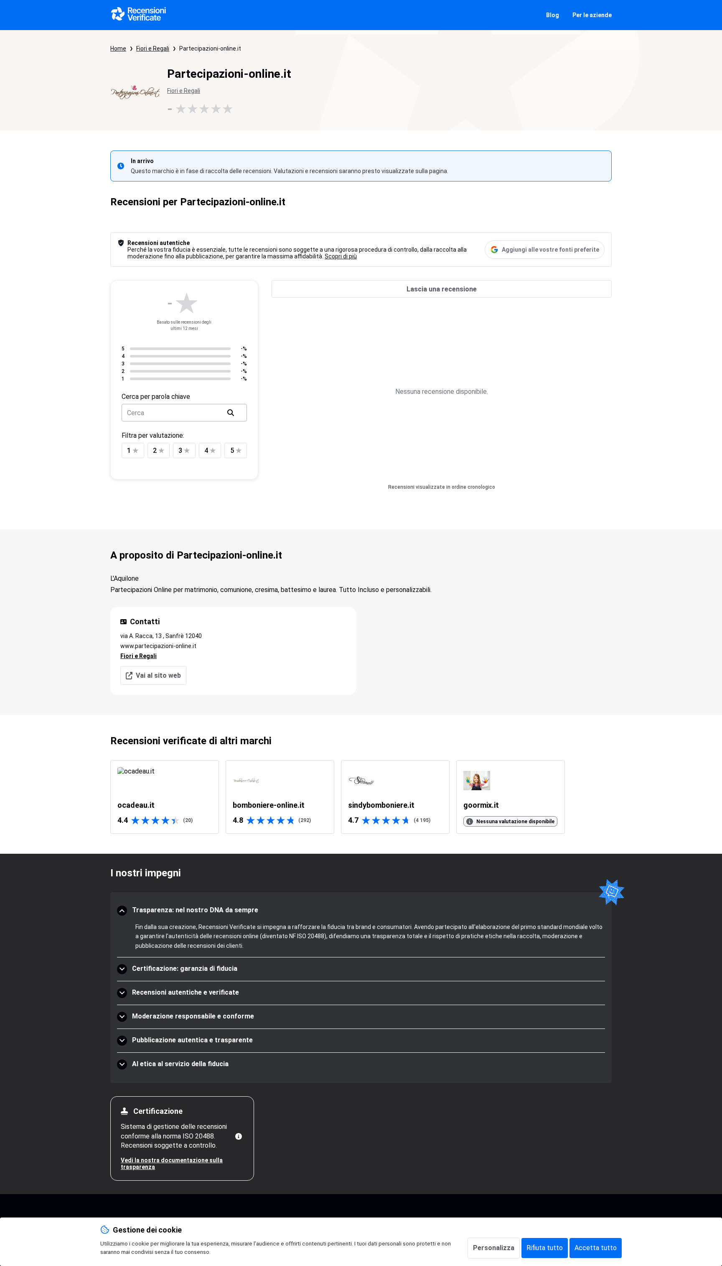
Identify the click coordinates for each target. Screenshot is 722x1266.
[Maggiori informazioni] (239, 1136)
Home (118, 48)
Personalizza (493, 1248)
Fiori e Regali (152, 48)
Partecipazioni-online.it (210, 48)
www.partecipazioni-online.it (158, 646)
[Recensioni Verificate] (138, 15)
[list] (361, 797)
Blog (552, 15)
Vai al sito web (158, 675)
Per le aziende (592, 15)
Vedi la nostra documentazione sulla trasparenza (172, 1163)
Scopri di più (341, 256)
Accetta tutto (596, 1248)
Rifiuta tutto (544, 1248)
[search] (230, 412)
